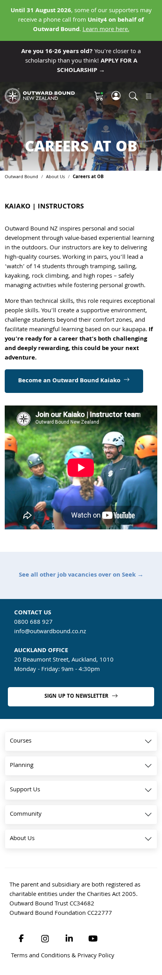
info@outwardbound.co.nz (50, 632)
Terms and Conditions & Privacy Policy (62, 956)
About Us (55, 177)
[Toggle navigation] (148, 96)
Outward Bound (21, 177)
